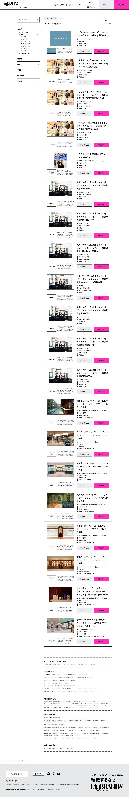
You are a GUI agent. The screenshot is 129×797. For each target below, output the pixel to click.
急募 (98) (54, 720)
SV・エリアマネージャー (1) (50, 703)
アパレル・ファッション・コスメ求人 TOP (13, 761)
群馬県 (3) (61, 677)
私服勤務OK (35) (96, 733)
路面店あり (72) (85, 721)
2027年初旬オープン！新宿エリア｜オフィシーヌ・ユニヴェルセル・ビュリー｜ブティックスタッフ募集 (92, 591)
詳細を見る (101, 51)
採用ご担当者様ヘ (17, 774)
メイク (24, 36)
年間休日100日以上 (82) (75, 733)
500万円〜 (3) (62, 748)
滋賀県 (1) (50, 685)
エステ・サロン (26, 46)
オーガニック (26, 41)
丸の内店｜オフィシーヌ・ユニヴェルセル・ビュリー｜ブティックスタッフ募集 (92, 497)
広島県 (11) (69, 688)
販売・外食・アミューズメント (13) (73, 707)
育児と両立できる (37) (104, 727)
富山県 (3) (56, 680)
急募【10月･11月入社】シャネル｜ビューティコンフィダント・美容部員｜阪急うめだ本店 (92, 341)
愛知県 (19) (61, 683)
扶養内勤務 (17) (55, 727)
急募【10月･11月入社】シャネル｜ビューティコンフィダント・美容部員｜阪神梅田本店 (92, 373)
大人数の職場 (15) (56, 721)
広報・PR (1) (83, 703)
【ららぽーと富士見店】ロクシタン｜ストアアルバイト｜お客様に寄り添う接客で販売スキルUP (92, 126)
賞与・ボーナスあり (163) (83, 730)
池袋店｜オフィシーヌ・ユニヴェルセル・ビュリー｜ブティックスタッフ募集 (92, 466)
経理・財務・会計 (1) (105, 703)
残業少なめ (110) (95, 727)
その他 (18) (97, 707)
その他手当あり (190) (64, 733)
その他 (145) (94, 664)
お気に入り (91, 2)
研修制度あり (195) (48, 735)
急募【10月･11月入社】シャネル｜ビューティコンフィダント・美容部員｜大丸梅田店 (92, 310)
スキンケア (25, 39)
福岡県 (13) (53, 691)
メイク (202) (53, 664)
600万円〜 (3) (70, 748)
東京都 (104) (78, 677)
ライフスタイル (25, 53)
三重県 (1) (67, 683)
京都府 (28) (55, 685)
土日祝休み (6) (80, 727)
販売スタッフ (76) (48, 701)
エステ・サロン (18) (79, 664)
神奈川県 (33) (85, 677)
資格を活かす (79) (90, 720)
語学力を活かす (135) (80, 720)
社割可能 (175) (56, 735)
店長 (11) (70, 701)
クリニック (25, 48)
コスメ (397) (47, 664)
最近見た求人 (91, 7)
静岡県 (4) (55, 683)
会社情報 (57, 789)
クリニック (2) (88, 664)
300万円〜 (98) (47, 748)
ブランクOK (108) (87, 738)
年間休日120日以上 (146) (87, 733)
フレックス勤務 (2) (72, 727)
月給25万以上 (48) (63, 730)
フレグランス (26, 43)
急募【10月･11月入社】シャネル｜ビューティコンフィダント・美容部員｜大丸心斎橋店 (92, 185)
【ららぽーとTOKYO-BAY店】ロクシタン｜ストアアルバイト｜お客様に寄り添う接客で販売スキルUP (92, 95)
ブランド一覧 (76, 5)
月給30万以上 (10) (72, 730)
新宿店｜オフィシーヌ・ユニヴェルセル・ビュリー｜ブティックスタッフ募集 (92, 529)
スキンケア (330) (61, 664)
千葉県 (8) (72, 677)
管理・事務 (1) (62, 707)
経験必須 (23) (95, 738)
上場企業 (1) (97, 720)
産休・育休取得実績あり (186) (67, 735)
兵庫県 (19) (67, 685)
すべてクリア (62, 18)
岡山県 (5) (64, 688)
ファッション (24, 32)
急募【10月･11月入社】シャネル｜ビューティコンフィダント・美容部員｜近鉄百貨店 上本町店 (92, 248)
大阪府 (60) (61, 685)
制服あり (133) (105, 733)
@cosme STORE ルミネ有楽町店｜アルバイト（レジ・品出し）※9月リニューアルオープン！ (92, 622)
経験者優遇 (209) (57, 738)
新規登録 (121, 5)
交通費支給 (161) (55, 733)
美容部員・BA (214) (57, 701)
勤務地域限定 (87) (55, 724)
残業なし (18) (87, 727)
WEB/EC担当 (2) (76, 701)
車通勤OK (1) (62, 724)
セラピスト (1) (81, 705)
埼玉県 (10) (66, 677)
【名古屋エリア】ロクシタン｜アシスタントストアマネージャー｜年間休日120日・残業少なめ (92, 63)
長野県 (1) (73, 680)
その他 (24, 50)
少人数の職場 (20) (48, 721)
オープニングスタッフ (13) (69, 720)
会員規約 (50, 789)
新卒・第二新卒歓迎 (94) (77, 738)
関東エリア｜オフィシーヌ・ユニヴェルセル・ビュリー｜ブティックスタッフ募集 (92, 404)
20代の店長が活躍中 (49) (75, 721)
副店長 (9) (65, 701)
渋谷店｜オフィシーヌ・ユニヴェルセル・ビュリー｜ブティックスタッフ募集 (92, 435)
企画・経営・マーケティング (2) (51, 707)
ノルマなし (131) (65, 721)
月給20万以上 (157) (54, 730)
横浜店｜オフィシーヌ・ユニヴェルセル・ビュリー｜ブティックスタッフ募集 (92, 560)
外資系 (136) (103, 720)
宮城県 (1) (70, 674)
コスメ (22, 34)
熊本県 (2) (70, 691)
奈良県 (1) (73, 685)
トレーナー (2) (76, 703)
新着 (106, 20)
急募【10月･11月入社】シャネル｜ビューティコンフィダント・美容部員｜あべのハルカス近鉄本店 (92, 279)
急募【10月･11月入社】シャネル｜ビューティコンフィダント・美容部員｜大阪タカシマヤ (92, 216)
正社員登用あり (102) (56, 717)
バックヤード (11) (91, 701)
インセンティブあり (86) (95, 730)
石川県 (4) (62, 680)
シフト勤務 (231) (63, 727)
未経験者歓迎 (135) (66, 738)
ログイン (106, 5)
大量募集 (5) (59, 720)
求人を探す (60, 5)
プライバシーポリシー (39, 789)
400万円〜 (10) (55, 748)
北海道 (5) (54, 674)
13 (86, 652)
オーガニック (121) (70, 664)
